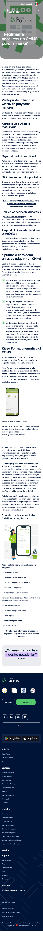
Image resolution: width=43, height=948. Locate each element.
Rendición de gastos (8, 832)
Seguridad (5, 799)
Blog (3, 761)
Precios (5, 850)
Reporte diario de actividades (12, 840)
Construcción (6, 780)
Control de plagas (8, 795)
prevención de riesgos (14, 216)
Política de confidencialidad (11, 912)
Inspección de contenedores (11, 844)
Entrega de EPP (7, 821)
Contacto (5, 879)
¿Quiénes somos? (8, 758)
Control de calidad (8, 788)
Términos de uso (7, 916)
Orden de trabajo (7, 817)
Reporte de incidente (9, 829)
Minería (4, 791)
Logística (5, 803)
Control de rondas (8, 825)
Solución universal (8, 772)
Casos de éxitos (7, 867)
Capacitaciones (7, 860)
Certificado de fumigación (10, 836)
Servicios (5, 875)
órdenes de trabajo (10, 94)
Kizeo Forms (6, 754)
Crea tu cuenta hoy (13, 630)
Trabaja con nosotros (12, 890)
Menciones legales (8, 909)
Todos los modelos (8, 814)
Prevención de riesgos (9, 784)
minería (18, 112)
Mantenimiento (7, 776)
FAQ (3, 871)
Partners (6, 885)
